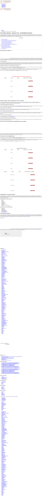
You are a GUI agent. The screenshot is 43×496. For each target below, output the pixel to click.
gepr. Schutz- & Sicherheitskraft (5, 433)
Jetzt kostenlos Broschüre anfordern (5, 45)
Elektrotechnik (3, 257)
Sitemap (17, 396)
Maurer (2, 383)
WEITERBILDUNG (4, 399)
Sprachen (3, 310)
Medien (2, 289)
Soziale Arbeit (3, 470)
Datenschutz (14, 396)
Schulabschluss (3, 401)
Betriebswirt (3, 406)
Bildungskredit (3, 393)
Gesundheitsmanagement (4, 429)
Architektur (3, 250)
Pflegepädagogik (3, 461)
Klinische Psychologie (4, 279)
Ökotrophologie (3, 296)
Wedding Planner (3, 482)
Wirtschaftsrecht (3, 324)
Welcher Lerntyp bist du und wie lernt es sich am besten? (8, 358)
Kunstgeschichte (3, 282)
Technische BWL (3, 474)
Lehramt (2, 284)
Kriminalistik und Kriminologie (5, 442)
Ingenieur (3, 438)
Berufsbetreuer (3, 413)
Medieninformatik (3, 452)
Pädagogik (3, 458)
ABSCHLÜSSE (3, 400)
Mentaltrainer (3, 454)
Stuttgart (2, 333)
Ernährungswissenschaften (4, 421)
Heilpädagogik (3, 386)
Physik (2, 301)
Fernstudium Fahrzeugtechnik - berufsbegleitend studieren (8, 364)
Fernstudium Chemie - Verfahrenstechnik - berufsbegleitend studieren (10, 363)
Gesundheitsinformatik (4, 267)
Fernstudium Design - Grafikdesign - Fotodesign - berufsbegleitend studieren (10, 366)
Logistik (2, 285)
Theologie (3, 314)
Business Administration (4, 254)
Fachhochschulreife (4, 403)
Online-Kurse (3, 395)
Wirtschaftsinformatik (4, 322)
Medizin (2, 453)
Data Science (3, 256)
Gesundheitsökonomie (4, 268)
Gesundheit (3, 427)
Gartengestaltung (3, 426)
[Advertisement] (20, 15)
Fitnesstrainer (3, 424)
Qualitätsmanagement (4, 307)
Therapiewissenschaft (4, 476)
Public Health (3, 468)
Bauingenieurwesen (4, 412)
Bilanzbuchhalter (3, 252)
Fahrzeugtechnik (3, 262)
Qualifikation (3, 405)
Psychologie (3, 305)
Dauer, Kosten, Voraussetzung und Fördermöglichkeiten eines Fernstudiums (9, 44)
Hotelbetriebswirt (3, 436)
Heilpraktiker (3, 274)
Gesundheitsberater (4, 266)
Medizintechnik (3, 292)
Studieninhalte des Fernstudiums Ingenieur (5, 46)
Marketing (3, 286)
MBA (37, 119)
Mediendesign (3, 451)
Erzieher (2, 261)
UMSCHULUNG (4, 6)
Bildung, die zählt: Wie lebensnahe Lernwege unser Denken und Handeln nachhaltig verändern (12, 356)
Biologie (2, 415)
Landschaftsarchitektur (4, 283)
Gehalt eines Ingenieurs (4, 39)
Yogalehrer (3, 487)
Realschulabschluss (4, 404)
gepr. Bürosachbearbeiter (4, 432)
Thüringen (3, 331)
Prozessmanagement (4, 304)
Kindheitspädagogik (4, 278)
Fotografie (3, 264)
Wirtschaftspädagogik (4, 323)
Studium (11, 109)
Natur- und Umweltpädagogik (5, 294)
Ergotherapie (3, 420)
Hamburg (3, 332)
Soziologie (3, 309)
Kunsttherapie (3, 444)
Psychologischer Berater (4, 467)
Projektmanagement (4, 465)
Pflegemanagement (4, 299)
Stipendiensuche (3, 394)
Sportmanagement (3, 471)
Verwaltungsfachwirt (4, 319)
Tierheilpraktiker (3, 315)
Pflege (2, 298)
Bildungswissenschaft (4, 253)
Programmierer (3, 303)
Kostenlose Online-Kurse (4, 359)
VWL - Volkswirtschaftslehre (5, 320)
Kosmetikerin (3, 441)
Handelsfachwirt (3, 273)
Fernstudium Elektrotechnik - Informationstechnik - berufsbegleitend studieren (11, 362)
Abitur (2, 327)
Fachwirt (2, 376)
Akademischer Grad (4, 408)
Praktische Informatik (4, 464)
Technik (2, 473)
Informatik (5, 210)
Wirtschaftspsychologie (4, 485)
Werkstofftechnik (3, 321)
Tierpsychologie (3, 477)
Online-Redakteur (3, 295)
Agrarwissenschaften (4, 249)
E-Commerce (3, 418)
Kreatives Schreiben (4, 280)
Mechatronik (3, 450)
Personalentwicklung (4, 297)
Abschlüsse (3, 488)
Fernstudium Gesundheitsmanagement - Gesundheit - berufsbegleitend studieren (11, 367)
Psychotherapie (3, 306)
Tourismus (3, 316)
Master (23, 112)
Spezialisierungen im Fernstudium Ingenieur (6, 47)
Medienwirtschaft (3, 291)
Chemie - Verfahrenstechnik (5, 417)
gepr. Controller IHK (4, 271)
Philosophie (3, 462)
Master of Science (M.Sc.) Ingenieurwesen (6, 43)
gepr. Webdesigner (4, 272)
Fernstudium (3, 30)
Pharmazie (3, 300)
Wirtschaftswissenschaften (4, 486)
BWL (2, 416)
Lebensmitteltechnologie (4, 445)
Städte (2, 493)
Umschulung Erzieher (4, 378)
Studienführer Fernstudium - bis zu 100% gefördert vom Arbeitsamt (8, 40)
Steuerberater (3, 311)
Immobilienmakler (3, 276)
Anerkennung (3, 391)
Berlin (2, 494)
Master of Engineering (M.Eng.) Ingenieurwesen (6, 42)
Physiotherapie (3, 302)
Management (3, 448)
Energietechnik (3, 419)
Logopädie (3, 447)
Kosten (2, 392)
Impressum (11, 396)
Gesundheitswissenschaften (4, 430)
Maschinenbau (3, 288)
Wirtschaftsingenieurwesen (4, 483)
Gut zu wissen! (3, 48)
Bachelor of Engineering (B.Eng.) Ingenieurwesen (7, 41)
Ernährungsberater (4, 259)
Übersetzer (3, 317)
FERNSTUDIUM (4, 5)
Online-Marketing (3, 456)
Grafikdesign (3, 269)
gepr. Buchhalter (3, 270)
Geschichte (3, 265)
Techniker (20, 216)
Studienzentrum (4, 4)
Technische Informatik (4, 313)
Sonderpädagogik (3, 308)
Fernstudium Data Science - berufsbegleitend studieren (8, 365)
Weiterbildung (28, 214)
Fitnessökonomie (3, 263)
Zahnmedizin (3, 326)
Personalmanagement (4, 459)
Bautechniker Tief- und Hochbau (5, 251)
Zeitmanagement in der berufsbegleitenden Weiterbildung (8, 357)
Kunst (2, 281)
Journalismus (3, 277)
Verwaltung (3, 480)
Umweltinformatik (4, 479)
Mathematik (3, 287)
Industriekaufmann (4, 381)
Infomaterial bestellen (30, 86)
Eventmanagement (4, 423)
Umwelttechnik (3, 318)
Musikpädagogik (3, 455)
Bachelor (3, 490)
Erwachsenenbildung (4, 260)
